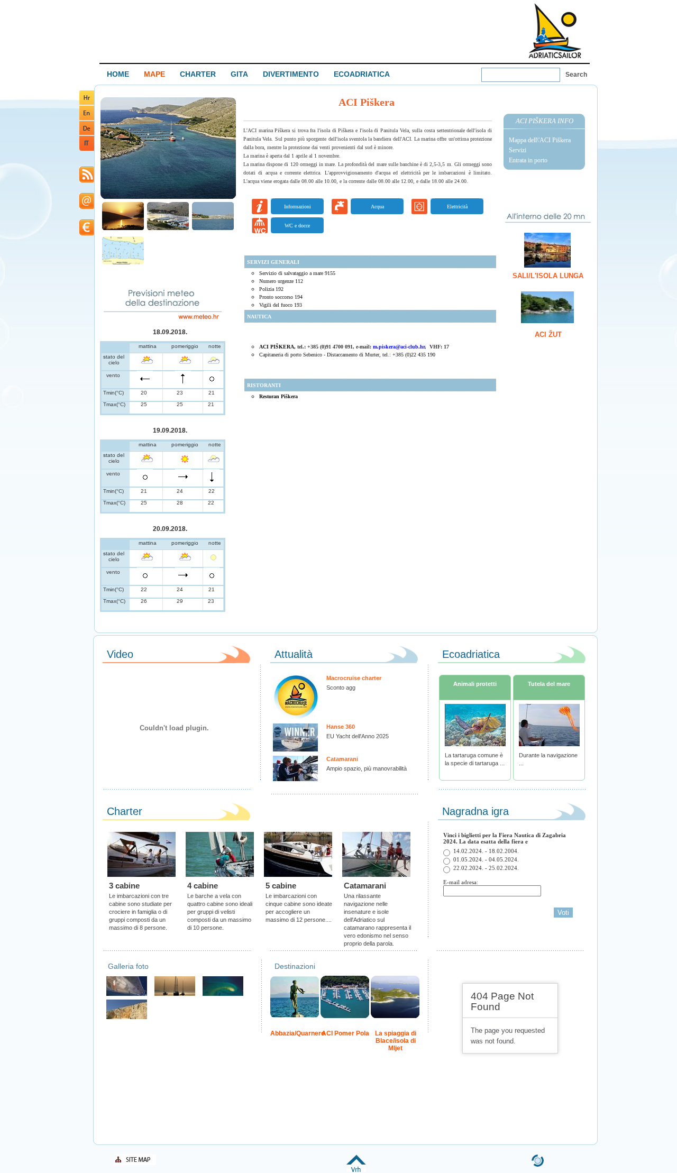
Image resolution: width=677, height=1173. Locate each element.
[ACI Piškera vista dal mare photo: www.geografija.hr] (212, 229)
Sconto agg (340, 687)
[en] (86, 118)
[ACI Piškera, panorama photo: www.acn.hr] (168, 229)
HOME (118, 74)
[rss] (86, 181)
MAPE (154, 74)
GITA (239, 74)
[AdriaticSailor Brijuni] (223, 994)
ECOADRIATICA (362, 74)
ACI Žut (548, 334)
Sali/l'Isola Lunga (548, 276)
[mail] (86, 207)
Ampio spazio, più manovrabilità (366, 768)
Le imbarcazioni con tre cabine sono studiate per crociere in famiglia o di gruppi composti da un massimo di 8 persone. (140, 912)
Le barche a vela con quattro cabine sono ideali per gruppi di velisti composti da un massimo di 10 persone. (219, 912)
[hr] (86, 103)
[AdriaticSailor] (127, 994)
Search (576, 74)
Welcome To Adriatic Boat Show (555, 30)
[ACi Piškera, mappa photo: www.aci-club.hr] (123, 263)
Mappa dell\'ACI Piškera (540, 140)
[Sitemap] (135, 1163)
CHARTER (198, 74)
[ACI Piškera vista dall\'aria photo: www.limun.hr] (168, 197)
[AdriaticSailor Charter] (175, 994)
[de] (86, 133)
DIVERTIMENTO (291, 74)
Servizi (517, 150)
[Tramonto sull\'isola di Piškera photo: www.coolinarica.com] (123, 229)
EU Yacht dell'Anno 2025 (357, 736)
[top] (356, 1170)
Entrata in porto (528, 160)
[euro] (86, 233)
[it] (86, 149)
